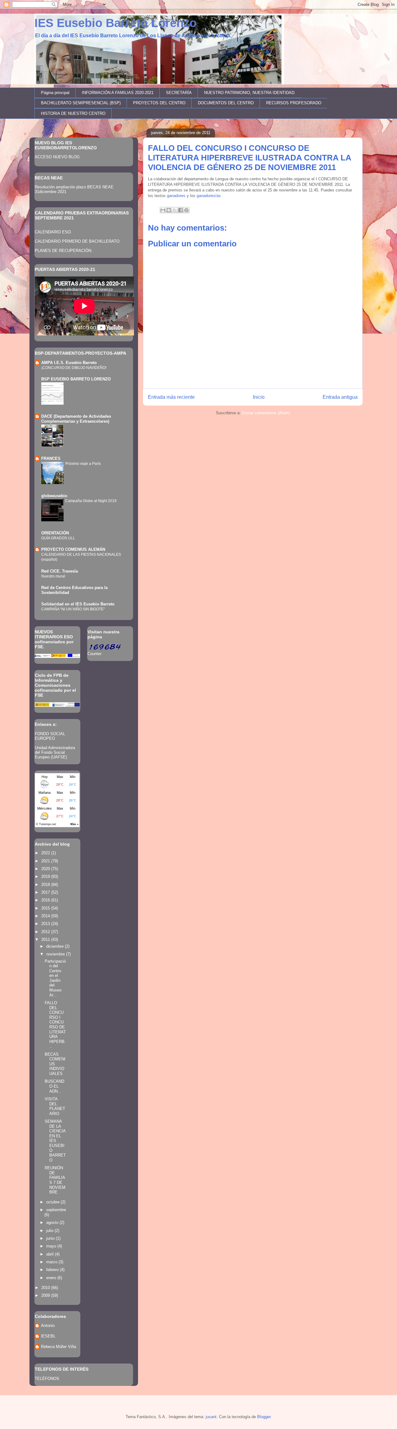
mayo (51, 1246)
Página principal (55, 92)
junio (51, 1238)
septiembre (56, 1209)
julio (50, 1230)
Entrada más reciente (171, 397)
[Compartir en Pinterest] (186, 210)
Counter (94, 653)
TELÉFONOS (47, 1378)
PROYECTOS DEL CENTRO (159, 103)
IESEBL (48, 1336)
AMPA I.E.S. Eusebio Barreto (69, 362)
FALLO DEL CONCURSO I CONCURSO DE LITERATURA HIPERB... (55, 1024)
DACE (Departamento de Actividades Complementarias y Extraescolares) (76, 419)
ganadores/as (209, 195)
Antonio (48, 1325)
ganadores (176, 195)
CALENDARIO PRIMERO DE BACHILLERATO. (78, 241)
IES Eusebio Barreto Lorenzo (115, 22)
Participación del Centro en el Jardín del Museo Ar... (55, 978)
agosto (53, 1222)
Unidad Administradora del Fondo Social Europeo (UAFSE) (55, 752)
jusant (211, 1416)
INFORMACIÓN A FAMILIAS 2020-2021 (118, 92)
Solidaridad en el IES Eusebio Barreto (77, 604)
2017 (46, 892)
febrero (53, 1269)
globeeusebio (54, 495)
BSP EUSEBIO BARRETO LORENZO (76, 379)
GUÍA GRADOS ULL (58, 538)
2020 (46, 868)
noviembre (56, 954)
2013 (46, 923)
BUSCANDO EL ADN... (54, 1086)
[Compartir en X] (175, 210)
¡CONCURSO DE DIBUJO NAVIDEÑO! (73, 368)
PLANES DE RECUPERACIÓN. (63, 250)
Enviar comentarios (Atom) (266, 413)
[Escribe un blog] (169, 210)
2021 (46, 861)
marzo (52, 1262)
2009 (46, 1295)
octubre (53, 1202)
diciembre (55, 946)
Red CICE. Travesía (59, 571)
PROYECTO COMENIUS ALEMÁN (73, 549)
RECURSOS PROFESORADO (293, 103)
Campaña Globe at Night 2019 (91, 501)
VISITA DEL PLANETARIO (55, 1106)
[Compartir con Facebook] (180, 210)
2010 (46, 1287)
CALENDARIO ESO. (53, 232)
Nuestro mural (53, 576)
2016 (46, 900)
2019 (46, 876)
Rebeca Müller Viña (58, 1346)
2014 (46, 916)
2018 (46, 884)
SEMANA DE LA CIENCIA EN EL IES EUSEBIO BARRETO (55, 1140)
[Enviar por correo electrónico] (163, 210)
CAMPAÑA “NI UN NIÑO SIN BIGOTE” (73, 609)
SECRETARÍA (179, 92)
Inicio (259, 397)
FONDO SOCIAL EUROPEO (50, 736)
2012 (46, 931)
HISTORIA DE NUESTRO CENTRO (73, 113)
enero (51, 1277)
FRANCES (50, 458)
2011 (46, 939)
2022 (46, 853)
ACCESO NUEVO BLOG (57, 157)
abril (50, 1254)
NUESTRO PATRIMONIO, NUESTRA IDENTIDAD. (250, 92)
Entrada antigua (340, 397)
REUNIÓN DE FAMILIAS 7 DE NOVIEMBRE (55, 1180)
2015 (46, 908)
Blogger (263, 1416)
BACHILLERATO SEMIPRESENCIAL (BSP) (81, 103)
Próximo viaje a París (83, 463)
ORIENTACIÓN (55, 533)
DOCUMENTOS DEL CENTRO (226, 103)
